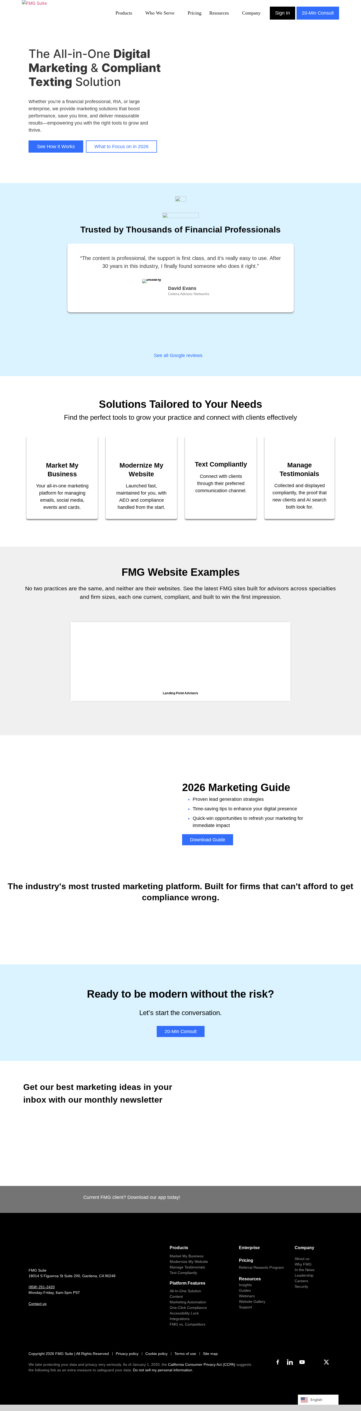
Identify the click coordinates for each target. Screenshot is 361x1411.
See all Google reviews (179, 355)
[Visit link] (62, 477)
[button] (28, 657)
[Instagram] (314, 1362)
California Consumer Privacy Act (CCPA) (201, 1364)
